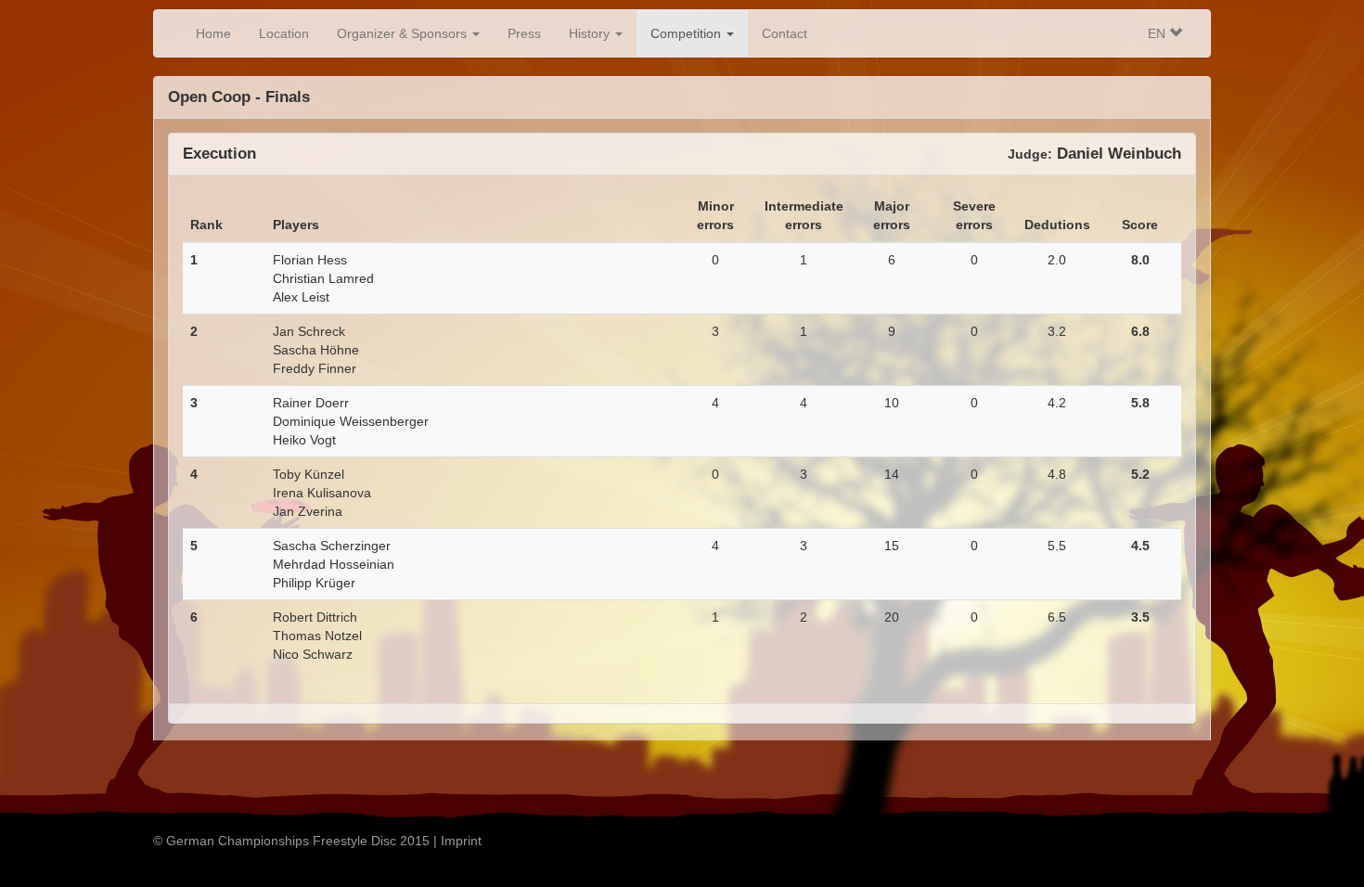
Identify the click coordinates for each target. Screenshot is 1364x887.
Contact (784, 33)
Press (524, 33)
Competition (687, 33)
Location (284, 33)
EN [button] (1158, 33)
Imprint (461, 840)
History (591, 33)
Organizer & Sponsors (403, 33)
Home (213, 33)
